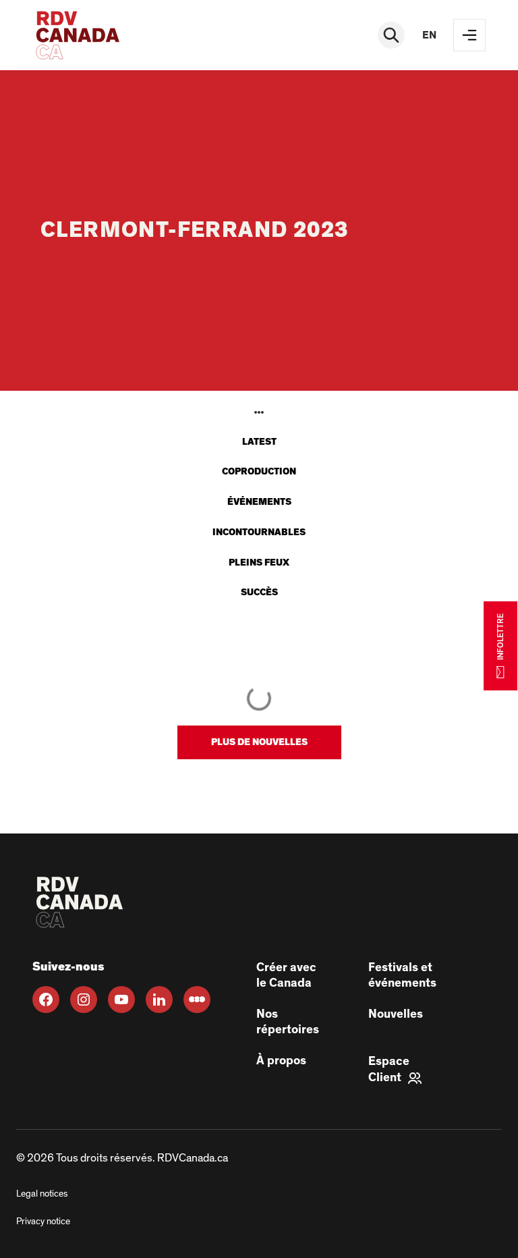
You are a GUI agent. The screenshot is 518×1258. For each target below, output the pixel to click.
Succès (259, 592)
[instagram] (83, 999)
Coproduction (259, 471)
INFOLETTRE (500, 636)
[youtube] (121, 999)
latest (259, 442)
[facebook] (45, 999)
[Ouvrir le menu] (469, 35)
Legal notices (41, 1194)
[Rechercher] (391, 35)
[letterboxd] (196, 999)
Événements (259, 502)
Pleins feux (259, 563)
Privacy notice (43, 1221)
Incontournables (259, 532)
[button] (259, 742)
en (429, 35)
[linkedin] (159, 999)
